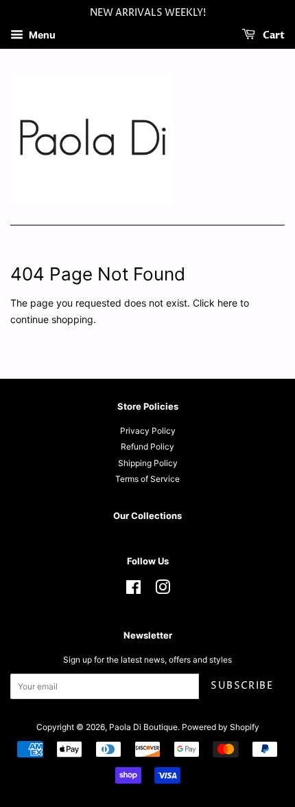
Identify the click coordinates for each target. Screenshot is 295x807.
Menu (41, 35)
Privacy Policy (148, 430)
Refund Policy (147, 446)
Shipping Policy (148, 463)
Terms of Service (147, 479)
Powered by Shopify (220, 727)
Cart (273, 35)
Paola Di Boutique (143, 727)
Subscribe (242, 685)
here (227, 303)
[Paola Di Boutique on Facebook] (133, 590)
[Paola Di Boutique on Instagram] (162, 590)
